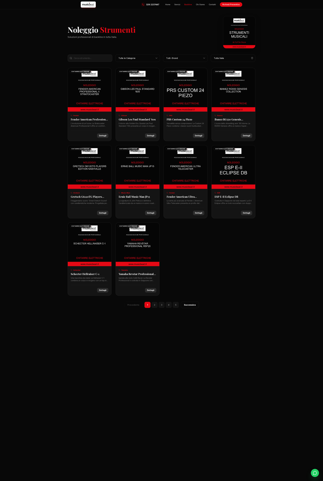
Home (167, 4)
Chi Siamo (200, 4)
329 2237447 (152, 4)
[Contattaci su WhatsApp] (315, 473)
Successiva (190, 305)
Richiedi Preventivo (231, 4)
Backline (188, 4)
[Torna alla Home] (88, 5)
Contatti (212, 4)
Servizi (177, 4)
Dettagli (102, 136)
